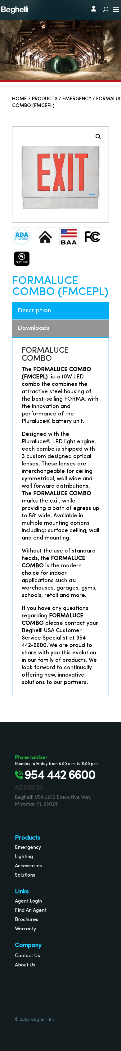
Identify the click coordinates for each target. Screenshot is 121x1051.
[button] (98, 136)
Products (44, 99)
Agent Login (28, 901)
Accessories (28, 866)
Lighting (24, 856)
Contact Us (27, 955)
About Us (25, 965)
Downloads (33, 328)
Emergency (76, 99)
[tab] (60, 311)
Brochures (26, 919)
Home (19, 99)
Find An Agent (31, 910)
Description (34, 311)
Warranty (25, 929)
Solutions (25, 875)
